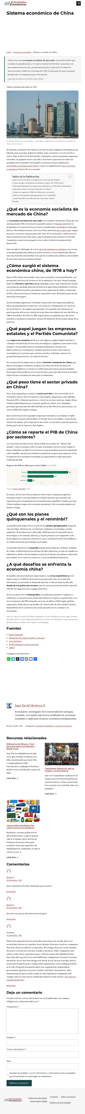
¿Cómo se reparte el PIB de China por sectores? (33, 192)
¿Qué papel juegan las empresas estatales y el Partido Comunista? (41, 186)
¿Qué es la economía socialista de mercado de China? (36, 180)
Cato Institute (15, 641)
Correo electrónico (16, 1049)
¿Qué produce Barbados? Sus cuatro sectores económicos (20, 826)
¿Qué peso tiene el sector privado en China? (31, 189)
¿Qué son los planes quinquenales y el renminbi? (34, 195)
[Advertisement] (42, 33)
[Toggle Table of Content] (68, 176)
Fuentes (15, 201)
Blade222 (10, 877)
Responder (11, 891)
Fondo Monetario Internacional (24, 644)
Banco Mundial (19, 489)
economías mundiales (22, 52)
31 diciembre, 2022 (14, 935)
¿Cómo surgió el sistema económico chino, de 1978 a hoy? (38, 183)
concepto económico (63, 726)
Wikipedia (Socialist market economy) (27, 638)
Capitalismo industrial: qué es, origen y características (59, 769)
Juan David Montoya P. (30, 705)
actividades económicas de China (22, 166)
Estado (58, 223)
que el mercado (63, 230)
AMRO (12, 647)
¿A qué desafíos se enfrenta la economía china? (33, 198)
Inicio (9, 52)
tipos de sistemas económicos (53, 249)
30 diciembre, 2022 (14, 880)
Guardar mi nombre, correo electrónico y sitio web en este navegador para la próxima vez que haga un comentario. (42, 1075)
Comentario (13, 1006)
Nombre (11, 1037)
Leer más (12, 778)
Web (9, 1061)
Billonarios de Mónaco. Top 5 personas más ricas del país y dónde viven (21, 746)
